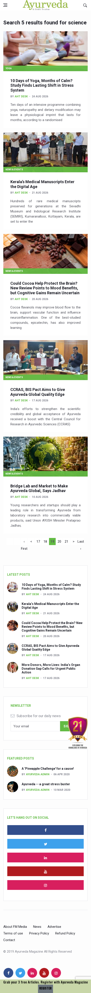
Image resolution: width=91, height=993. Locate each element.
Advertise (54, 927)
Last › (81, 542)
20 (59, 542)
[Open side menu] (5, 5)
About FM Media (15, 927)
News (37, 927)
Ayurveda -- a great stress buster (46, 784)
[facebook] (45, 830)
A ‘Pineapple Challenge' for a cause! (48, 768)
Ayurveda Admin (37, 774)
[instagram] (45, 885)
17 (38, 542)
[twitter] (45, 844)
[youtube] (45, 871)
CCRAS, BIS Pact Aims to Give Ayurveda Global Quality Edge (37, 392)
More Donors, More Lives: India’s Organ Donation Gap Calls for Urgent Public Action (51, 668)
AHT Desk (21, 96)
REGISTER (45, 988)
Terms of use (13, 933)
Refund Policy (65, 933)
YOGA (9, 68)
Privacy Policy (39, 933)
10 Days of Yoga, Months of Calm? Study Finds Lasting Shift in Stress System (42, 85)
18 (45, 542)
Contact (9, 940)
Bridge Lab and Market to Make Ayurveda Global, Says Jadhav (39, 488)
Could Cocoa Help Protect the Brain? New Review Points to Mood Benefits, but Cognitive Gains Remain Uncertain (45, 288)
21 (66, 542)
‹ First (24, 542)
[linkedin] (45, 857)
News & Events (14, 169)
